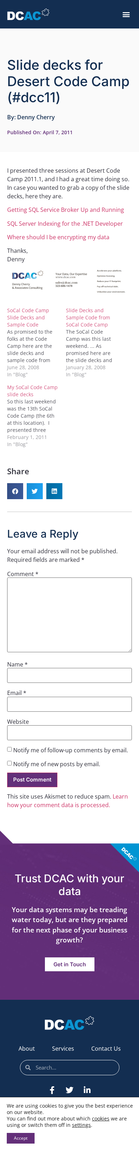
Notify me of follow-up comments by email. (70, 750)
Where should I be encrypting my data (58, 237)
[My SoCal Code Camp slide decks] (36, 416)
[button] (126, 14)
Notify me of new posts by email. (56, 764)
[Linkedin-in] (87, 1090)
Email (16, 693)
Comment (22, 574)
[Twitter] (69, 1090)
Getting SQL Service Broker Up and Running (65, 210)
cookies (100, 1118)
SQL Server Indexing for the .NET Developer (65, 224)
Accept (20, 1138)
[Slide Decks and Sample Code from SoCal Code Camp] (95, 342)
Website (18, 722)
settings (81, 1125)
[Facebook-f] (52, 1090)
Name (17, 664)
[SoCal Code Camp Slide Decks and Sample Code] (36, 342)
